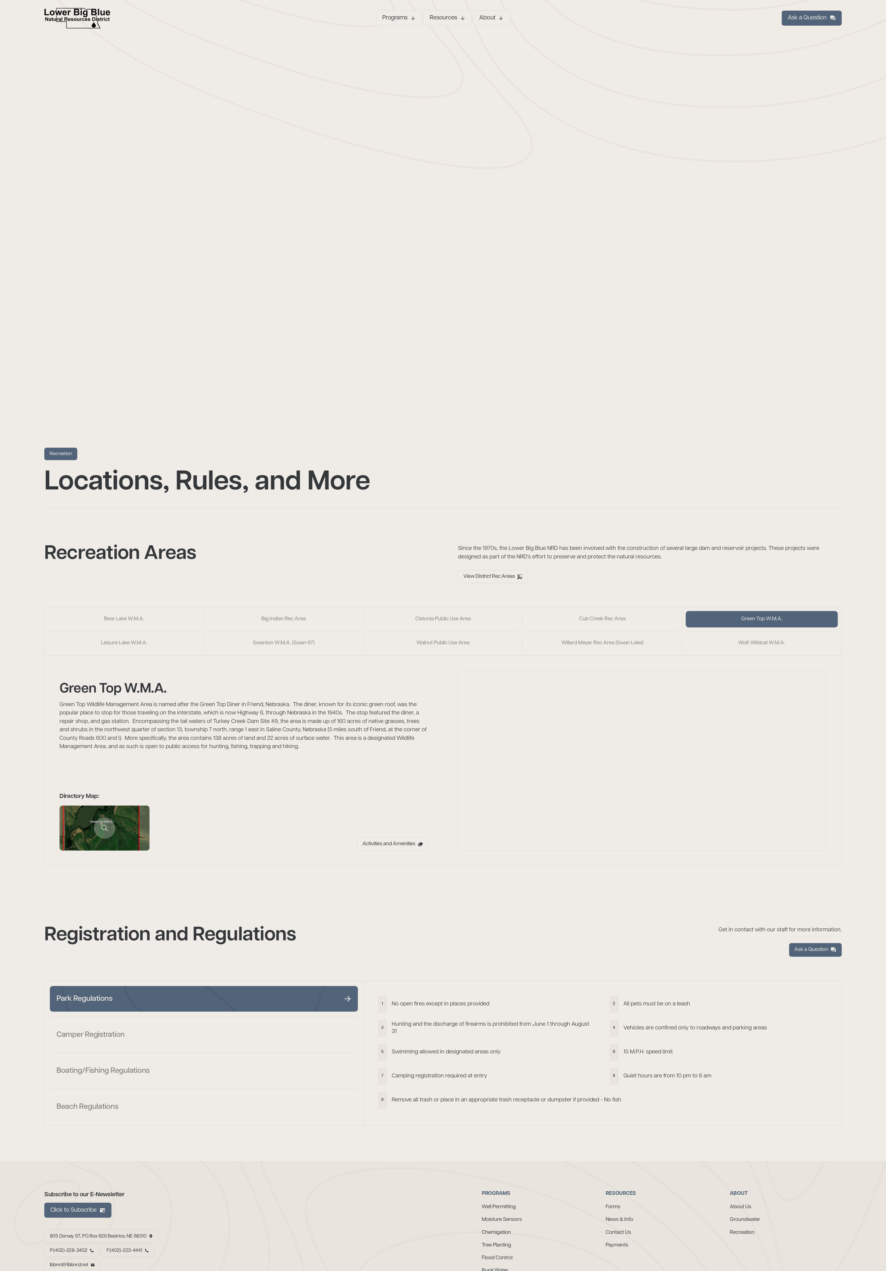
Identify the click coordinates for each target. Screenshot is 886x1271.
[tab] (124, 619)
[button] (399, 18)
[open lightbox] (105, 828)
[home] (129, 18)
